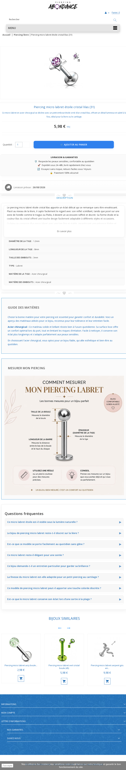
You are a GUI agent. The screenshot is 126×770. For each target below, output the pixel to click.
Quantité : (8, 144)
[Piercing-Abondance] (63, 9)
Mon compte (8, 712)
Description (64, 197)
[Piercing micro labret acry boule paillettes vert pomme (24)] (21, 648)
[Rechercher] (115, 20)
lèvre (32, 211)
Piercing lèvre (21, 35)
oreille (20, 214)
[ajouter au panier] (21, 678)
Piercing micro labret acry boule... (21, 665)
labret (29, 207)
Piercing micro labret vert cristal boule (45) (64, 667)
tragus (38, 214)
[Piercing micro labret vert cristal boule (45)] (64, 648)
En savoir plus (64, 231)
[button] (63, 28)
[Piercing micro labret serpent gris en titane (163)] (107, 648)
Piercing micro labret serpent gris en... (107, 667)
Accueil (6, 35)
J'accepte (7, 765)
